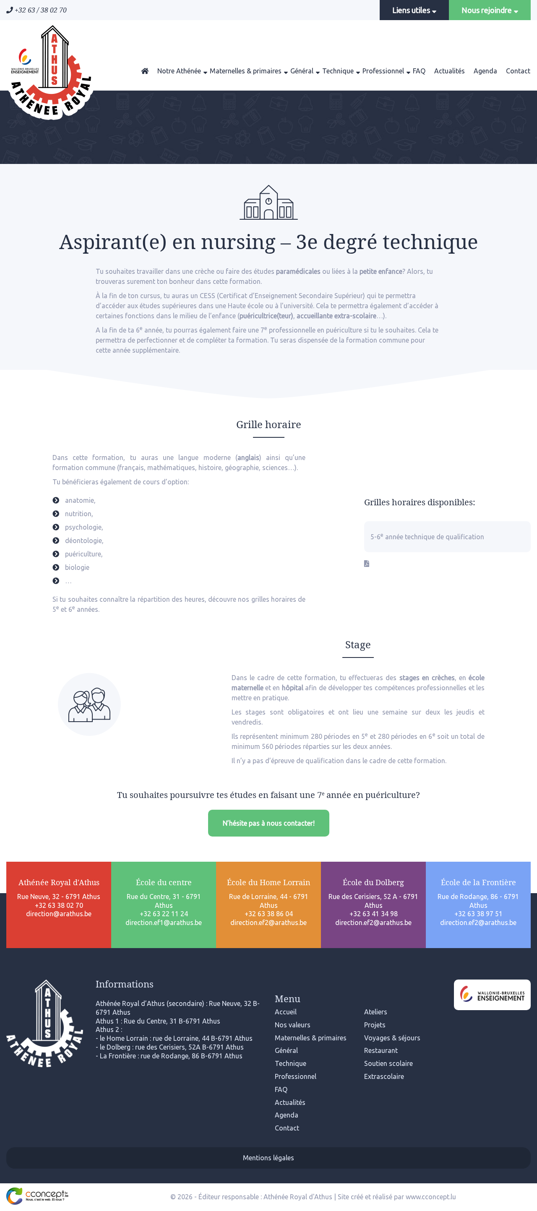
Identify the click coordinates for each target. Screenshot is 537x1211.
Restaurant (381, 1050)
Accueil (286, 1012)
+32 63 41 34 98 (373, 913)
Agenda (485, 71)
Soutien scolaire (388, 1063)
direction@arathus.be (58, 913)
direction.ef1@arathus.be (163, 922)
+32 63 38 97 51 (478, 913)
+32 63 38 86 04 (269, 913)
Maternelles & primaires (246, 71)
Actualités (449, 71)
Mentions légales (268, 1158)
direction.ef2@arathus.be (268, 922)
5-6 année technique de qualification (427, 536)
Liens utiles (412, 10)
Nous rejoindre (487, 10)
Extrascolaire (384, 1076)
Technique (338, 71)
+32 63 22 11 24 (164, 913)
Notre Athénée (179, 71)
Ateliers (375, 1012)
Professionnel (383, 71)
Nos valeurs (292, 1025)
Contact (518, 71)
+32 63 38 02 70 (59, 905)
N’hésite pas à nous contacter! (269, 823)
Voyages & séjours (392, 1038)
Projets (375, 1025)
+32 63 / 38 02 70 (40, 10)
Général (301, 71)
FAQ (419, 71)
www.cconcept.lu (431, 1197)
